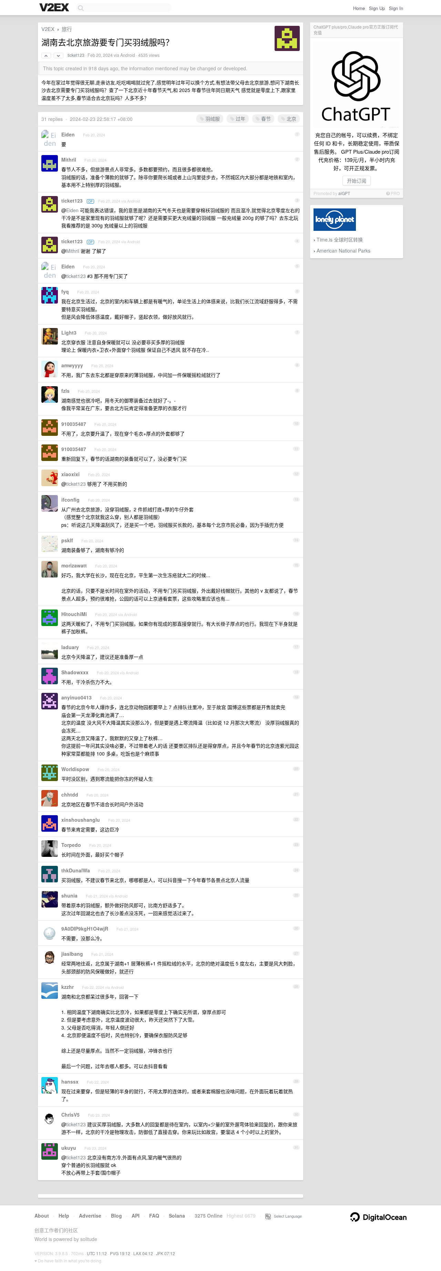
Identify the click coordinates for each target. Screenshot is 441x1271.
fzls (65, 390)
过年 (239, 118)
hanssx (70, 1081)
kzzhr (67, 986)
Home (359, 8)
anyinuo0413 (76, 697)
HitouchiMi (74, 614)
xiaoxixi (70, 474)
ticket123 (76, 55)
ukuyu (68, 1147)
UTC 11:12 (97, 1253)
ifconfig (70, 499)
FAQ (154, 1215)
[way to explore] (55, 8)
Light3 (68, 332)
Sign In (396, 8)
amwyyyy (72, 365)
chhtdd (69, 794)
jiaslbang (72, 953)
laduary (70, 647)
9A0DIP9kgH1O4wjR (84, 928)
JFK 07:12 (165, 1253)
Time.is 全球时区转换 (340, 239)
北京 (290, 118)
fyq (65, 291)
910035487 (73, 423)
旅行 (67, 28)
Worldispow (75, 769)
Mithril (68, 159)
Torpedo (71, 844)
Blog (116, 1215)
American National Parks (343, 250)
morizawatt (74, 565)
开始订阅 (356, 180)
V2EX (47, 28)
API (136, 1215)
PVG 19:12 (120, 1253)
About (41, 1215)
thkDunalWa (75, 870)
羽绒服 (212, 118)
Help (64, 1215)
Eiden (68, 134)
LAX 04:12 (143, 1253)
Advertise (90, 1215)
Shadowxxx (75, 672)
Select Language (286, 1216)
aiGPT (344, 193)
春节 (265, 118)
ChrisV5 (70, 1114)
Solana (177, 1215)
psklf (67, 540)
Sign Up (377, 8)
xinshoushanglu (80, 819)
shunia (69, 895)
